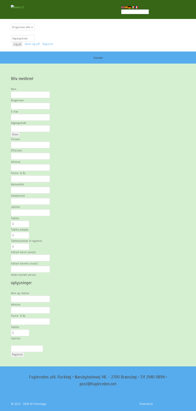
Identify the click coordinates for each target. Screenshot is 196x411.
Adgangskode (18, 123)
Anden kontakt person (23, 275)
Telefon (15, 218)
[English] (123, 7)
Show (15, 134)
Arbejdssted (18, 196)
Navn (13, 89)
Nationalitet (17, 184)
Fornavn (15, 139)
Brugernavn (17, 100)
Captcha (15, 338)
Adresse (15, 162)
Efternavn (16, 150)
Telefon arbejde (19, 230)
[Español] (126, 7)
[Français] (136, 7)
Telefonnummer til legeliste (26, 241)
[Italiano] (133, 7)
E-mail (14, 112)
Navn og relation (20, 293)
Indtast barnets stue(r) (24, 263)
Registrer (48, 44)
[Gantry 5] (25, 7)
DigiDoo (158, 404)
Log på (17, 44)
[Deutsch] (129, 7)
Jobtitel (15, 207)
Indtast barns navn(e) (23, 252)
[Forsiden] (87, 58)
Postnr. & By (18, 173)
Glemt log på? (33, 44)
